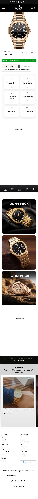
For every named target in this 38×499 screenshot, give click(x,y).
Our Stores (4, 461)
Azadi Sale (4, 437)
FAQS (21, 437)
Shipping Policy (23, 449)
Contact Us (22, 440)
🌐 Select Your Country (27, 463)
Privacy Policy (23, 453)
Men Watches (5, 444)
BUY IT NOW (28, 66)
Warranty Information (24, 447)
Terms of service (5, 451)
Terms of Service (23, 456)
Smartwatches (5, 440)
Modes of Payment (24, 451)
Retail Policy (22, 444)
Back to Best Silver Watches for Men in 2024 (20, 360)
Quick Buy (13, 344)
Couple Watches (5, 449)
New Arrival (4, 442)
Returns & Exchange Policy (26, 442)
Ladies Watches (5, 447)
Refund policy (5, 453)
